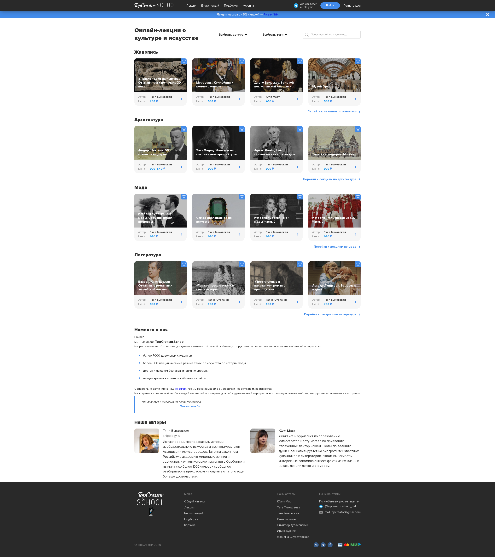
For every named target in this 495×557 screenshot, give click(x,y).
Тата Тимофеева (288, 507)
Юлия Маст (285, 501)
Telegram (307, 7)
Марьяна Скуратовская (293, 537)
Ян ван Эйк (271, 14)
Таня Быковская (288, 513)
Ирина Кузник (286, 531)
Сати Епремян (286, 519)
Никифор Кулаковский (292, 525)
